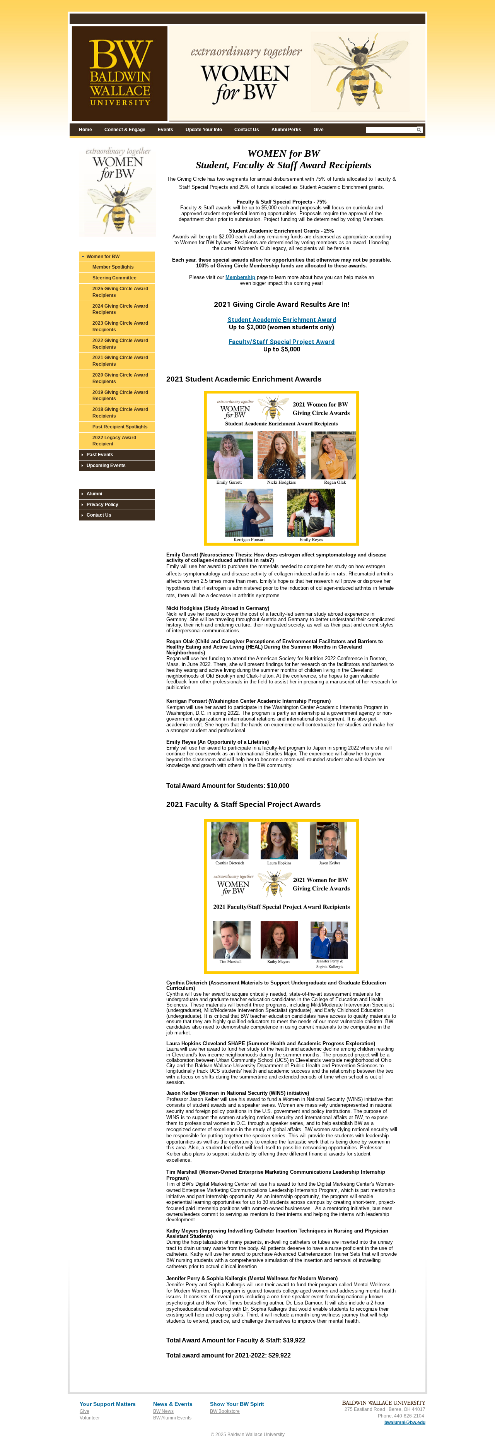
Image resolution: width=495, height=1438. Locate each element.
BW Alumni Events (172, 1418)
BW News (163, 1411)
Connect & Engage (124, 129)
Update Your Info (204, 129)
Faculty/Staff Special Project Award (282, 342)
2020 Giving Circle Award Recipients (120, 378)
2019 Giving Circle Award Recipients (120, 396)
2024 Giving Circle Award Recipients (120, 309)
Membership (240, 277)
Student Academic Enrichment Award (281, 320)
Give (319, 129)
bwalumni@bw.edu (404, 1422)
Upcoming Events (106, 465)
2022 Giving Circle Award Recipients (120, 344)
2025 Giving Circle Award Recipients (120, 292)
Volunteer (90, 1418)
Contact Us (246, 129)
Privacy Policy (102, 504)
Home (85, 129)
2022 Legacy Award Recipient (114, 441)
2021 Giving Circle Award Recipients (120, 361)
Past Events (100, 454)
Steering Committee (114, 278)
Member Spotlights (113, 267)
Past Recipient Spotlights (120, 427)
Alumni (94, 493)
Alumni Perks (286, 129)
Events (165, 129)
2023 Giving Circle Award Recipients (120, 326)
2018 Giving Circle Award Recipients (120, 413)
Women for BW (103, 256)
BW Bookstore (225, 1411)
